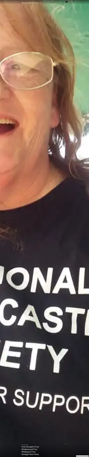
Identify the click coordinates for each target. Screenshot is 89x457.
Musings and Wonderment (30, 3)
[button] (66, 2)
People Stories (24, 444)
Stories (27, 444)
